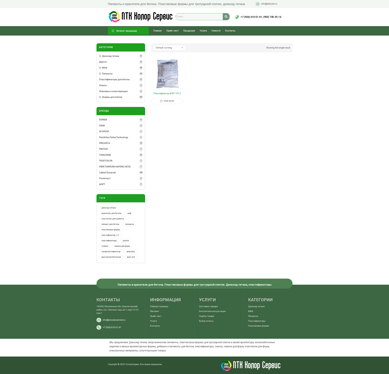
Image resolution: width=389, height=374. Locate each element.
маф (129, 213)
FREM (102, 125)
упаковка (131, 251)
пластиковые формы (111, 230)
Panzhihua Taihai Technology (113, 137)
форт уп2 (131, 257)
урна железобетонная (111, 257)
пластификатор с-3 (110, 235)
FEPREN (103, 119)
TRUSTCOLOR (105, 161)
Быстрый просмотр (171, 77)
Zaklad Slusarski (107, 172)
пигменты (129, 224)
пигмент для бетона (110, 224)
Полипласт (105, 178)
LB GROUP (104, 131)
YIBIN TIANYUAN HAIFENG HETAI (115, 166)
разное (126, 241)
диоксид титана (109, 208)
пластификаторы (109, 241)
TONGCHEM (105, 155)
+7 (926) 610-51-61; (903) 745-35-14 (261, 16)
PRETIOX (103, 149)
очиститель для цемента (113, 219)
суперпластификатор (111, 251)
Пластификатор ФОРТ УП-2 (167, 93)
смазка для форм (122, 246)
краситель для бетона (111, 213)
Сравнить (163, 77)
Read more (169, 101)
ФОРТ (102, 184)
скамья (105, 246)
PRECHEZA (104, 143)
